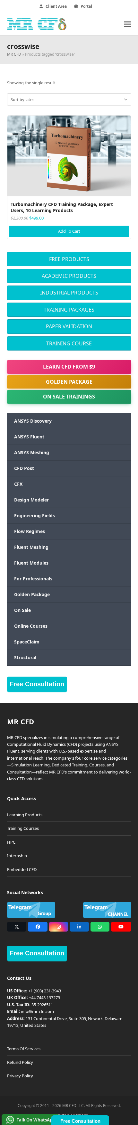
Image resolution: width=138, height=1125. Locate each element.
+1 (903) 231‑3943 (44, 991)
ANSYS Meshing (31, 452)
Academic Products (69, 275)
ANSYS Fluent (29, 437)
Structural (25, 657)
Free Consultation (37, 684)
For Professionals (33, 579)
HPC (11, 842)
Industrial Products (69, 292)
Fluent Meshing (31, 547)
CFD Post (24, 468)
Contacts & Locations (69, 1115)
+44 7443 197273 (44, 997)
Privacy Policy (20, 1076)
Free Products (69, 259)
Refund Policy (20, 1062)
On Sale (22, 610)
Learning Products (24, 815)
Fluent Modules (31, 563)
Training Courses (23, 828)
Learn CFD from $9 (69, 366)
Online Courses (30, 626)
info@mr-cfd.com (37, 1011)
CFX (18, 484)
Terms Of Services (23, 1049)
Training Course (69, 343)
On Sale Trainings (69, 396)
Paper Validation (69, 326)
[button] (127, 24)
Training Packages (69, 309)
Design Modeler (31, 500)
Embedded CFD (22, 869)
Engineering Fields (34, 515)
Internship (17, 855)
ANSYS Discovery (33, 421)
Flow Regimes (29, 531)
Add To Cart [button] (69, 231)
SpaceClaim (26, 642)
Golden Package (69, 381)
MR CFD (14, 54)
